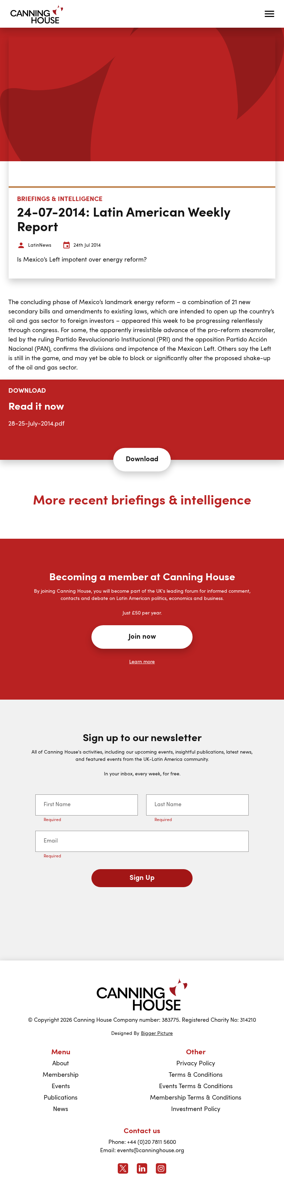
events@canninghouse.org (150, 1151)
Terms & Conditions (196, 1075)
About (60, 1063)
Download (142, 459)
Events (61, 1086)
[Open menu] (269, 14)
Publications (61, 1098)
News (60, 1109)
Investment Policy (195, 1109)
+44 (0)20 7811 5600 (151, 1142)
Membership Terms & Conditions (195, 1098)
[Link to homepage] (142, 994)
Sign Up (142, 878)
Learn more (142, 661)
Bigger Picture (157, 1033)
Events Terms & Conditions (196, 1086)
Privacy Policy (195, 1063)
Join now (142, 637)
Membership (61, 1075)
